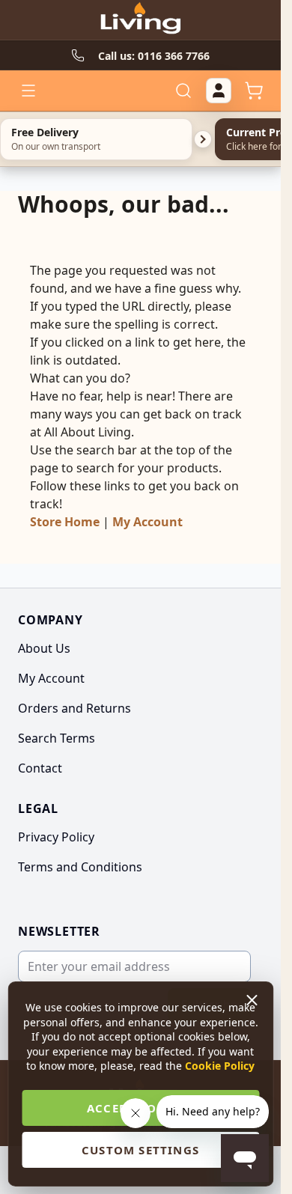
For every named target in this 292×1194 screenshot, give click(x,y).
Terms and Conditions (80, 867)
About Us (44, 648)
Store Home (65, 522)
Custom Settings (140, 1149)
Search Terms (56, 738)
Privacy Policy (56, 837)
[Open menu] (28, 90)
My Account (147, 522)
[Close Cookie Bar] (253, 1000)
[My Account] (218, 90)
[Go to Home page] (140, 20)
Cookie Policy (220, 1066)
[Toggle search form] (183, 91)
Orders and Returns (74, 708)
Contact (40, 768)
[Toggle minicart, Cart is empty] (254, 91)
